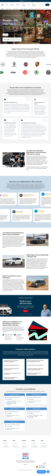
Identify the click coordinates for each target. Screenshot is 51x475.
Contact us (25, 464)
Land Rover (8, 279)
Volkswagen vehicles (31, 259)
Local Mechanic (24, 5)
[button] (12, 4)
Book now (5, 34)
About (7, 4)
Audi (15, 236)
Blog (29, 4)
